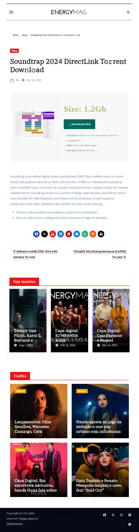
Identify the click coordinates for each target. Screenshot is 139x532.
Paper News (27, 518)
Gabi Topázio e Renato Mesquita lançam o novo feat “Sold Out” (98, 485)
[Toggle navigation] (11, 12)
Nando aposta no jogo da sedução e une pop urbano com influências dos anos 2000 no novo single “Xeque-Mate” (98, 431)
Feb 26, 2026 (67, 345)
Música (20, 391)
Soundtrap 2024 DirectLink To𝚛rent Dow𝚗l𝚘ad (68, 65)
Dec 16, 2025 (109, 345)
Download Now (81, 124)
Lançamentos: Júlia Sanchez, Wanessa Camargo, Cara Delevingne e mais (33, 429)
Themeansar (14, 523)
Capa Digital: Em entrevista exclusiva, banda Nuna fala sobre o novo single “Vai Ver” (37, 487)
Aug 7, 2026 (26, 345)
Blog (14, 50)
